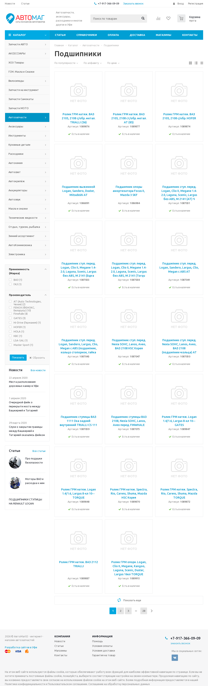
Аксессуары (16, 126)
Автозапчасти (17, 117)
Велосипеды (16, 80)
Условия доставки (103, 650)
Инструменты (17, 135)
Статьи (60, 34)
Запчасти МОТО (19, 108)
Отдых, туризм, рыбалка (24, 226)
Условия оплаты (102, 645)
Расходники (16, 153)
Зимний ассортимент (22, 235)
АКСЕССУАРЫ (17, 53)
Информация (102, 636)
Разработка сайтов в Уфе (21, 647)
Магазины (163, 34)
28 (143, 610)
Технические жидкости (23, 217)
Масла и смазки (18, 208)
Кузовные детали (19, 144)
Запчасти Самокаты (21, 99)
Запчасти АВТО (18, 44)
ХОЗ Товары (16, 62)
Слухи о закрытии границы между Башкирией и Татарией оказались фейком (27, 430)
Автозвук (15, 199)
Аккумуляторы (18, 190)
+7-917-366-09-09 (108, 3)
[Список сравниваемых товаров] (158, 19)
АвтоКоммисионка (20, 245)
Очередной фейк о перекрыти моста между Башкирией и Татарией (24, 406)
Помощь (97, 641)
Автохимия (16, 162)
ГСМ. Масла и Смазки (21, 71)
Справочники (86, 34)
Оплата (113, 34)
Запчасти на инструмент (24, 89)
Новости (59, 641)
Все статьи (39, 451)
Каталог (19, 34)
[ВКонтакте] (175, 658)
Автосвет (15, 172)
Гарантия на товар (103, 655)
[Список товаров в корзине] (189, 21)
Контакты (189, 34)
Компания (62, 636)
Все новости (38, 370)
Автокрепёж (17, 181)
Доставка (137, 34)
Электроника (17, 254)
